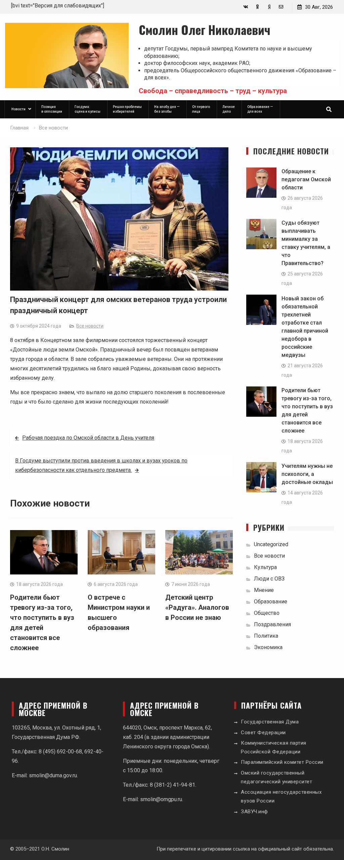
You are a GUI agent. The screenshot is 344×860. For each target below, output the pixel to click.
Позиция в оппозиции (51, 109)
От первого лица (201, 109)
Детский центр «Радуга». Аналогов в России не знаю (197, 607)
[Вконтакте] (246, 7)
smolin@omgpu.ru (161, 799)
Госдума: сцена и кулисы (87, 109)
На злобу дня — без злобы (167, 109)
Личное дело (228, 109)
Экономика (268, 647)
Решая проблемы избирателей (127, 109)
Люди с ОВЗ (269, 578)
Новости (18, 109)
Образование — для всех (260, 109)
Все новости (89, 326)
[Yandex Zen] (269, 7)
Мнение (264, 590)
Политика (266, 636)
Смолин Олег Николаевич (204, 29)
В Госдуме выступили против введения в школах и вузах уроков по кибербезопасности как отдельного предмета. (101, 465)
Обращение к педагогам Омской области (306, 179)
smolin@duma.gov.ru (53, 775)
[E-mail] (281, 7)
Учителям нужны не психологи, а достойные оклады (307, 474)
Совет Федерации (263, 733)
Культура (265, 567)
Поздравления (272, 624)
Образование (270, 601)
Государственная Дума (270, 722)
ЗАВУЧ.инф (254, 812)
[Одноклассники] (257, 7)
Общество (267, 613)
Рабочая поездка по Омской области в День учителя (88, 438)
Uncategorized (271, 544)
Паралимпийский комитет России (282, 762)
